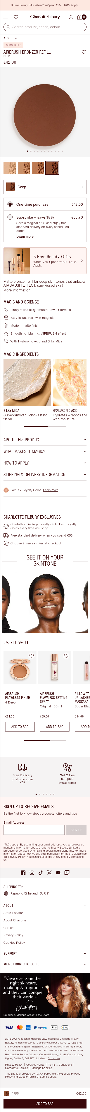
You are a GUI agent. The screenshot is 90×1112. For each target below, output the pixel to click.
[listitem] (45, 112)
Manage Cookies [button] (42, 1068)
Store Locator (13, 913)
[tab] (27, 151)
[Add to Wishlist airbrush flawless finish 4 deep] (31, 655)
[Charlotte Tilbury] (45, 17)
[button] (8, 27)
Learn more (25, 236)
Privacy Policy (17, 856)
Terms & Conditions (60, 1064)
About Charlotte (14, 920)
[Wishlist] (16, 17)
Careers (8, 928)
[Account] (71, 17)
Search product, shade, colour (36, 27)
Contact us (54, 1058)
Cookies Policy (14, 942)
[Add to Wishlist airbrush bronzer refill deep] (84, 52)
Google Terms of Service (34, 1076)
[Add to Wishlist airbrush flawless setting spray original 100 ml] (66, 655)
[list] (45, 112)
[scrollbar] (45, 426)
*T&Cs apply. (11, 844)
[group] (27, 390)
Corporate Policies (16, 1068)
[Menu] (5, 17)
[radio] (10, 204)
